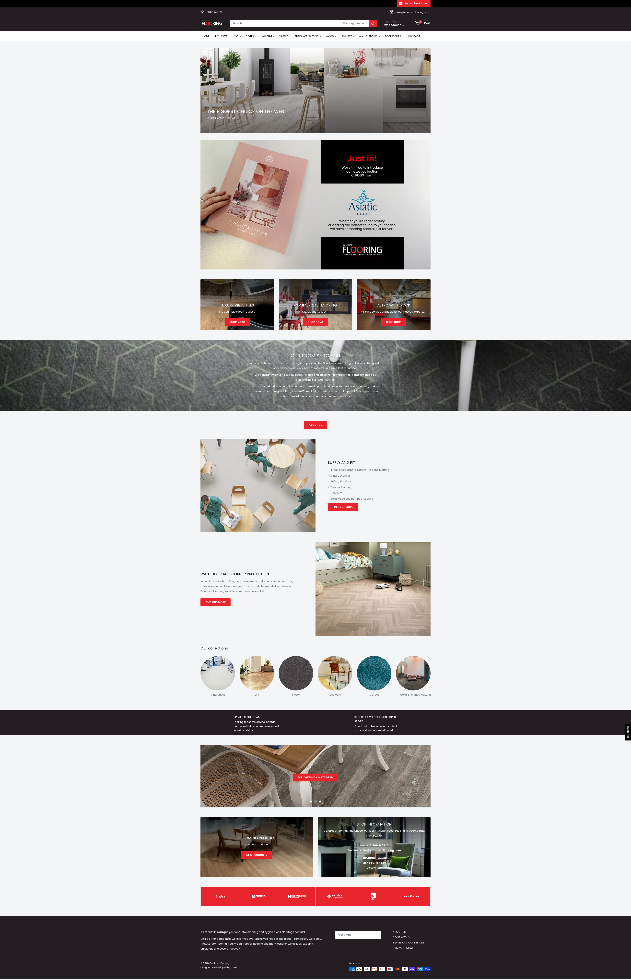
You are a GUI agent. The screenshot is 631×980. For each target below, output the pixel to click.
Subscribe (347, 945)
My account (392, 25)
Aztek (234, 967)
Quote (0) (628, 732)
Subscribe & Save (416, 3)
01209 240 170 (214, 12)
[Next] (430, 675)
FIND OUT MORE (343, 507)
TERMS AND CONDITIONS (408, 942)
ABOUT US (315, 425)
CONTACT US (401, 937)
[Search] (373, 23)
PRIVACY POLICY (403, 948)
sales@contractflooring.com (412, 12)
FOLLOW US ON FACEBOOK (315, 777)
